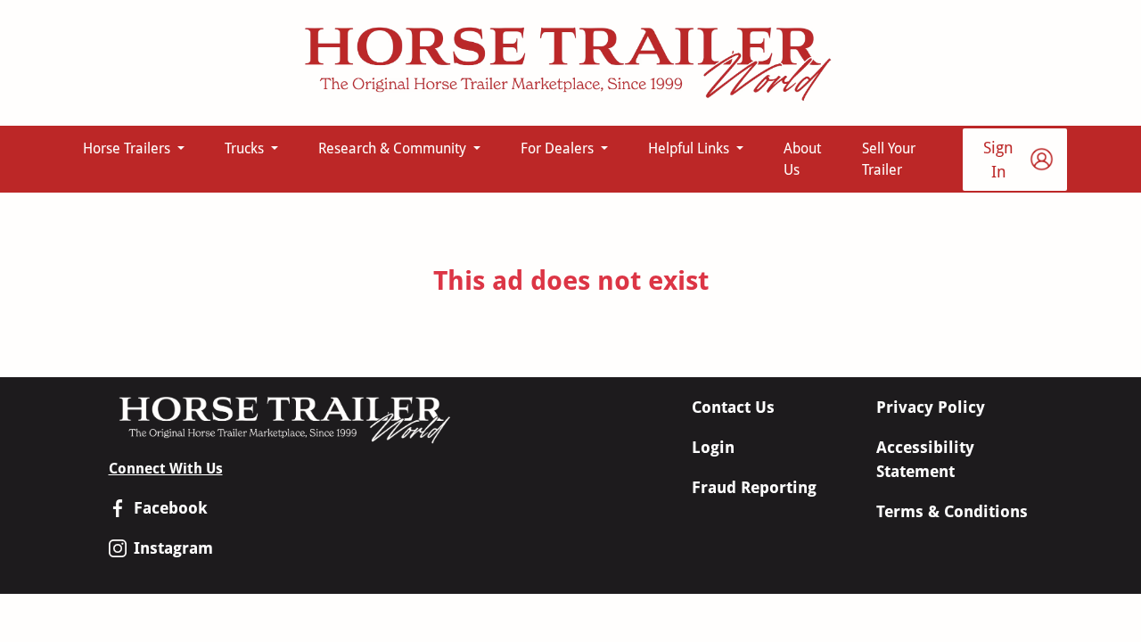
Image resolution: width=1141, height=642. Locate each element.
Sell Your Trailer (888, 159)
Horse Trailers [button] (128, 148)
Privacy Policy (930, 407)
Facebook (171, 507)
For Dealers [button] (559, 148)
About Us (802, 159)
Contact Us (733, 407)
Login (713, 447)
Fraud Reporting (754, 487)
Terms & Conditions (952, 511)
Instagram (173, 548)
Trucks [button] (246, 148)
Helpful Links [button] (690, 148)
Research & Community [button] (394, 148)
